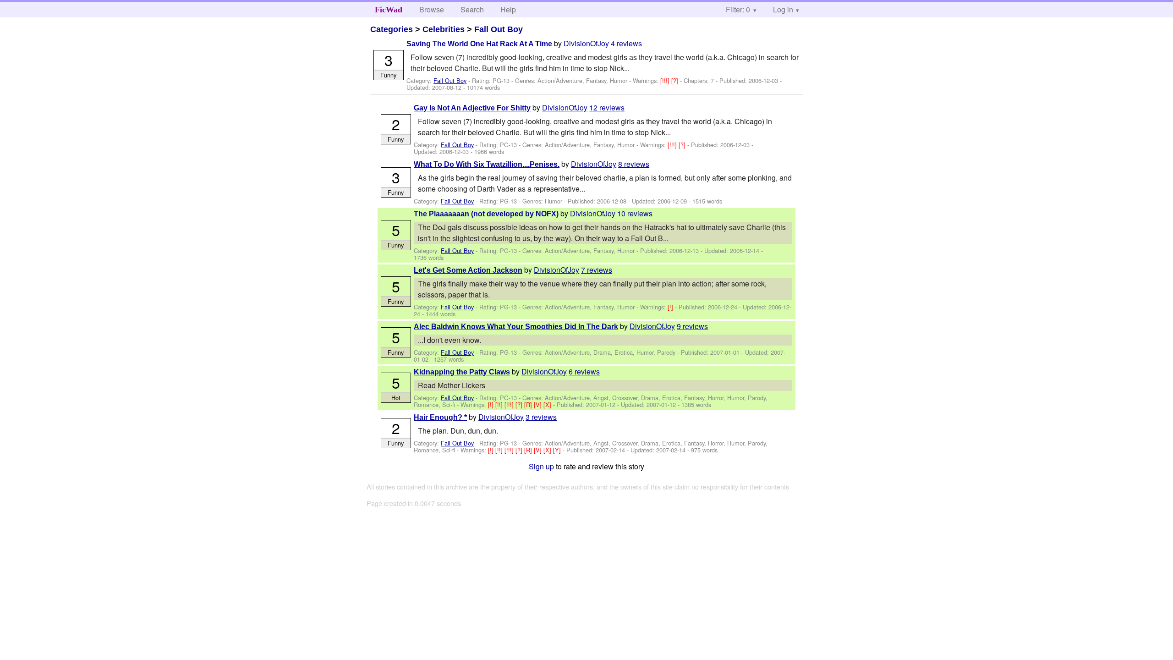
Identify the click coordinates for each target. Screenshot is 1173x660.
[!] (671, 306)
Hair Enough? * (440, 417)
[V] (538, 404)
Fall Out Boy (498, 29)
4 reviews (626, 43)
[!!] (499, 404)
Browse (431, 9)
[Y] (558, 450)
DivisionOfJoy (586, 43)
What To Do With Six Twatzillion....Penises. (486, 164)
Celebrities (443, 29)
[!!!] (665, 80)
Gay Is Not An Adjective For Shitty (472, 108)
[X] (548, 404)
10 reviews (634, 213)
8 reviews (633, 164)
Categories (391, 29)
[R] (529, 404)
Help (508, 9)
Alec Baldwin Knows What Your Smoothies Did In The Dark (516, 326)
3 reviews (541, 417)
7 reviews (596, 269)
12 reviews (607, 107)
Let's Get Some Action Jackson (468, 270)
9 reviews (692, 326)
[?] (675, 80)
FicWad (388, 9)
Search (472, 9)
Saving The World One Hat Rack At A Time (479, 44)
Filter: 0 (738, 9)
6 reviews (584, 371)
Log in (783, 9)
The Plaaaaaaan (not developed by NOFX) (486, 214)
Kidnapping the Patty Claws (462, 372)
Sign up (541, 466)
